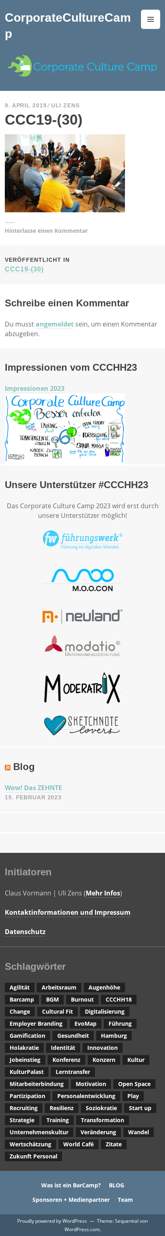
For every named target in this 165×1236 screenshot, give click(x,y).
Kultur (136, 1060)
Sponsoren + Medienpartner (71, 1199)
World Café (78, 1144)
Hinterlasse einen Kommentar (46, 230)
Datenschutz (25, 931)
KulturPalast (27, 1072)
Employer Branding (36, 1023)
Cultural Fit (57, 1011)
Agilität (20, 987)
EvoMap (85, 1023)
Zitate (114, 1144)
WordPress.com (82, 1229)
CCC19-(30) (37, 265)
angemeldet (55, 324)
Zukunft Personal (33, 1156)
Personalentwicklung (86, 1096)
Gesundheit (73, 1035)
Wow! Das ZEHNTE (33, 787)
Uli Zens (65, 105)
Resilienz (62, 1108)
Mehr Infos (103, 893)
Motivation (91, 1084)
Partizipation (27, 1096)
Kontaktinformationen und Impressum (68, 912)
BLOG (116, 1185)
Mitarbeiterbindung (37, 1084)
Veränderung (98, 1132)
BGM (52, 999)
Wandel (138, 1132)
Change (20, 1011)
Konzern (104, 1060)
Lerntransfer (73, 1072)
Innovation (102, 1047)
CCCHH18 (119, 999)
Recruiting (24, 1108)
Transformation (102, 1120)
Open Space (134, 1084)
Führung (120, 1023)
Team (125, 1199)
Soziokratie (101, 1108)
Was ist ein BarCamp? (71, 1185)
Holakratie (24, 1047)
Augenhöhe (104, 987)
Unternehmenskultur (39, 1132)
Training (57, 1120)
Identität (63, 1047)
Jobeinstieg (25, 1060)
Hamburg (114, 1035)
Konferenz (66, 1060)
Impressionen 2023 (34, 388)
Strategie (22, 1120)
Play (133, 1096)
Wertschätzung (30, 1144)
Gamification (27, 1035)
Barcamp (22, 999)
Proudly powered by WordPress (52, 1221)
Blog (24, 766)
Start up (140, 1108)
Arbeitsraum (59, 987)
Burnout (82, 999)
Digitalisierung (105, 1011)
